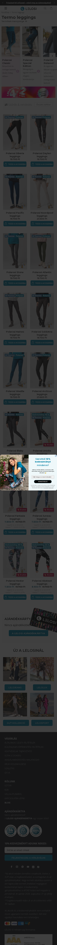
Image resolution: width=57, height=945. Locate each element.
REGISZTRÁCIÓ (42, 481)
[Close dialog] (56, 456)
